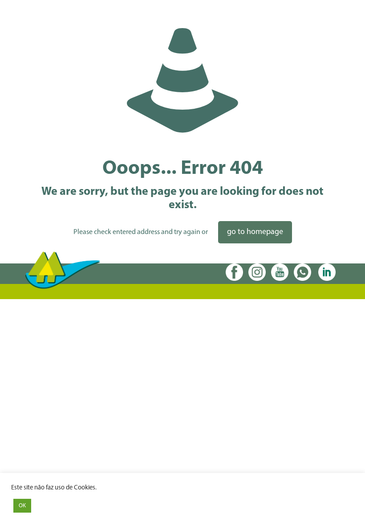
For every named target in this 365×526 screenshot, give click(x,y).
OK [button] (22, 506)
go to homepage (255, 232)
